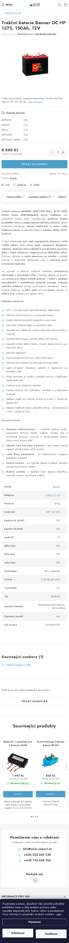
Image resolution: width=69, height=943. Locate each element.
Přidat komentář (34, 701)
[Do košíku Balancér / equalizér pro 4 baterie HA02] (18, 794)
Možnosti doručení (15, 112)
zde (59, 914)
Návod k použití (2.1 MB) (18, 664)
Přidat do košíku (34, 164)
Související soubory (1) (40, 196)
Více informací (35, 101)
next (66, 766)
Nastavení (34, 922)
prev (2, 766)
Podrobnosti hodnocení (45, 34)
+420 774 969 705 (37, 860)
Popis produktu (13, 196)
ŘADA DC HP (53, 495)
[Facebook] (35, 880)
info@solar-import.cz (37, 849)
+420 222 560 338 (37, 855)
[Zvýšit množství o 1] (63, 152)
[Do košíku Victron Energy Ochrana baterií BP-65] (50, 794)
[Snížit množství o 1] (52, 152)
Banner (13, 178)
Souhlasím (51, 934)
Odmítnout (17, 933)
